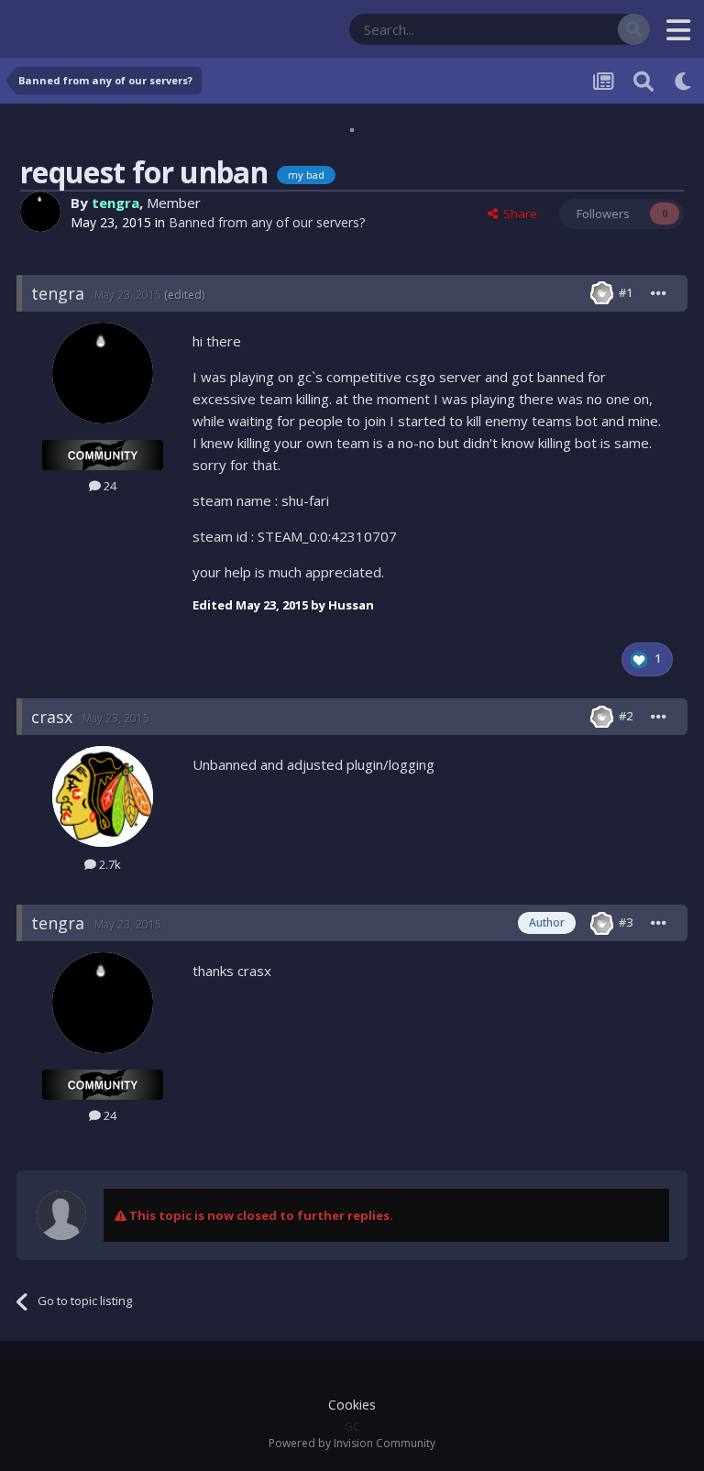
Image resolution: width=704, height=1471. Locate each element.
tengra (115, 202)
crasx (51, 717)
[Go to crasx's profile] (102, 796)
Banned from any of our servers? (267, 222)
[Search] (634, 29)
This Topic (566, 29)
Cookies (352, 1404)
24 (108, 486)
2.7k (108, 864)
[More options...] (659, 293)
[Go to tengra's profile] (40, 212)
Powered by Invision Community (352, 1443)
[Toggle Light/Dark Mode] (684, 81)
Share (517, 213)
